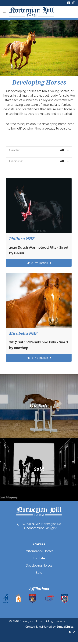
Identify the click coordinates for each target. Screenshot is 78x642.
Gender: (14, 150)
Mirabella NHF (23, 333)
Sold (39, 572)
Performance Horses (39, 551)
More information (38, 263)
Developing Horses (39, 565)
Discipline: (16, 161)
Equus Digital (65, 626)
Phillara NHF (21, 238)
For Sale (39, 558)
